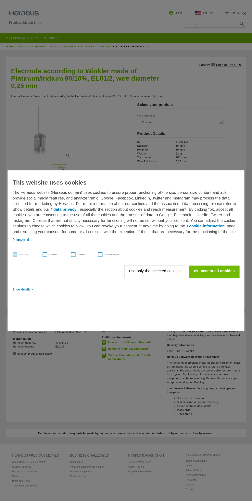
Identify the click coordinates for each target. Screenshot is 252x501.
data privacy (64, 209)
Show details (21, 289)
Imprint (22, 239)
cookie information (207, 226)
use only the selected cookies (155, 271)
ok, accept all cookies (214, 271)
